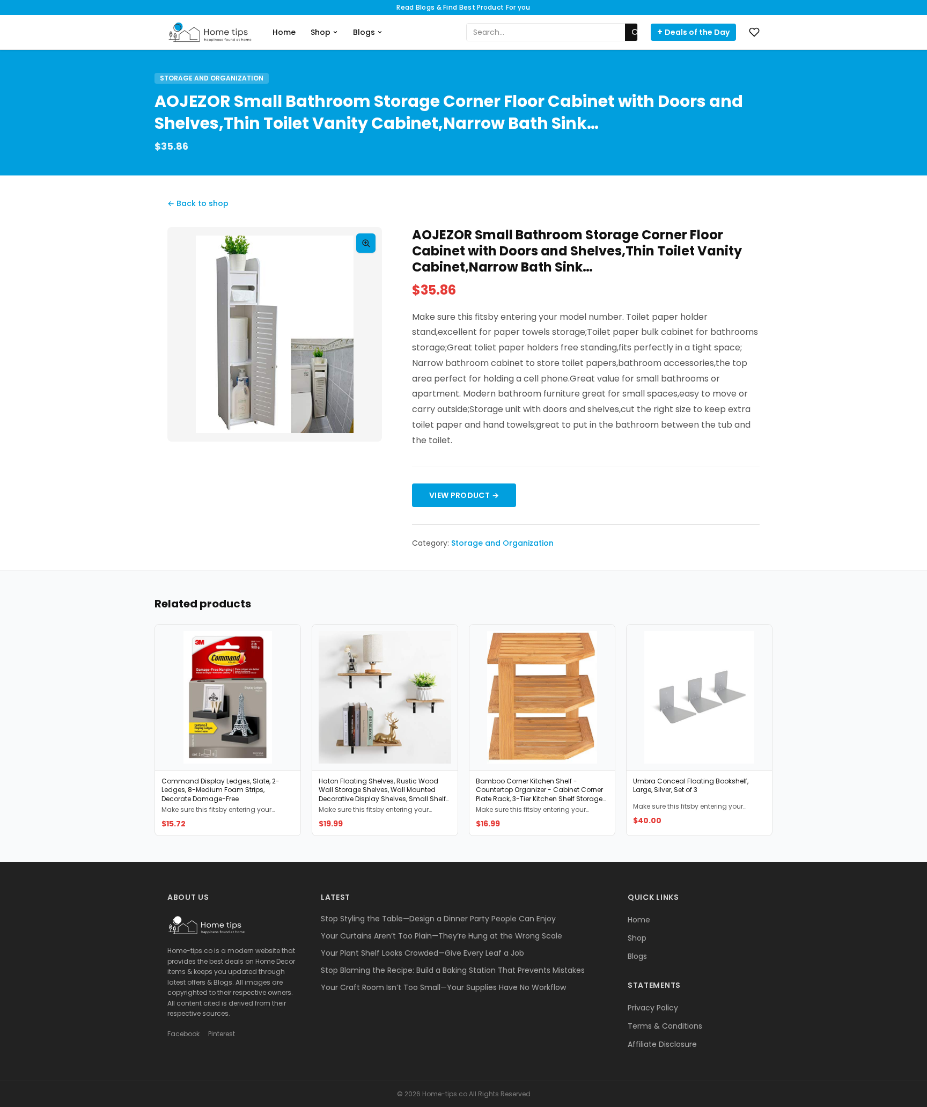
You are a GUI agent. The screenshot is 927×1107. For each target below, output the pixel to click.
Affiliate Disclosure (662, 1044)
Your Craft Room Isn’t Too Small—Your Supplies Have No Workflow (443, 987)
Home (284, 32)
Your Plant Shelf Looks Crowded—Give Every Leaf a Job (422, 953)
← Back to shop (198, 203)
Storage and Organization (211, 78)
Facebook (183, 1034)
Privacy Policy (653, 1007)
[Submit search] (635, 32)
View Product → (464, 495)
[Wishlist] (754, 32)
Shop (320, 32)
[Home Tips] (210, 32)
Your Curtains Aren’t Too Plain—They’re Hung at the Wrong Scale (441, 935)
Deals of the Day (693, 32)
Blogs (364, 32)
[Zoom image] (366, 243)
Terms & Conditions (665, 1026)
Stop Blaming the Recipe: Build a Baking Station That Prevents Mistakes (453, 970)
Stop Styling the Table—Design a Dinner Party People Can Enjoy (438, 918)
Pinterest (221, 1034)
